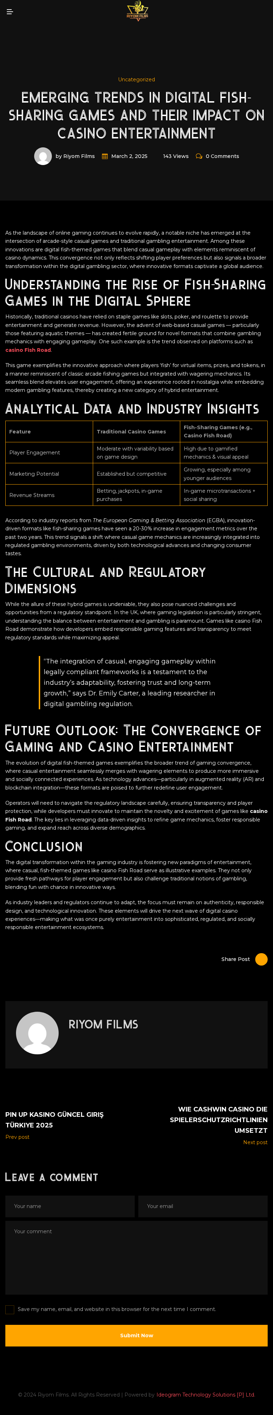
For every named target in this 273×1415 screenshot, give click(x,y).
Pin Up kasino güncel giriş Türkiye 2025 (54, 1120)
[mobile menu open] (9, 11)
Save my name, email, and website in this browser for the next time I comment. (117, 1309)
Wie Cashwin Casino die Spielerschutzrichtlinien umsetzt (219, 1120)
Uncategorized (136, 79)
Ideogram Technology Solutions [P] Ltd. (205, 1395)
